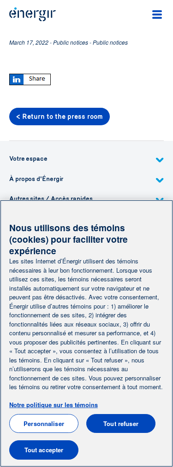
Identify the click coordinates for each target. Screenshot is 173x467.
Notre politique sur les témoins (53, 404)
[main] (86, 333)
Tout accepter (44, 449)
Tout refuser (120, 423)
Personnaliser (44, 423)
